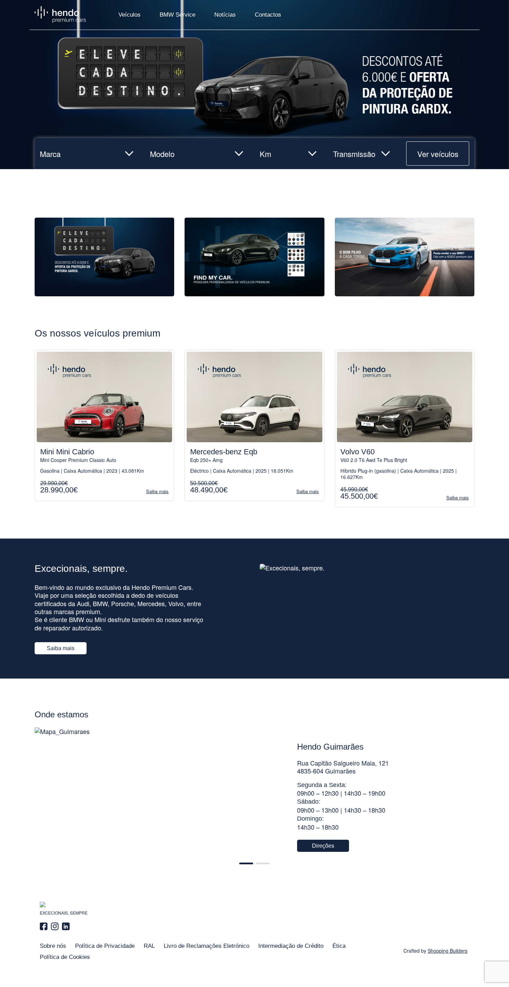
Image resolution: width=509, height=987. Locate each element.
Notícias (225, 14)
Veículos (129, 14)
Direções (323, 846)
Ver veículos (437, 153)
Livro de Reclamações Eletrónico (206, 946)
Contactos (268, 14)
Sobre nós (53, 946)
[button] (246, 863)
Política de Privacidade (105, 946)
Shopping (447, 950)
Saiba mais (60, 648)
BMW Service (177, 14)
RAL (149, 946)
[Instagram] (54, 926)
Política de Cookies (65, 957)
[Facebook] (44, 926)
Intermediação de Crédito (290, 946)
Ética (339, 946)
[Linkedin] (65, 926)
